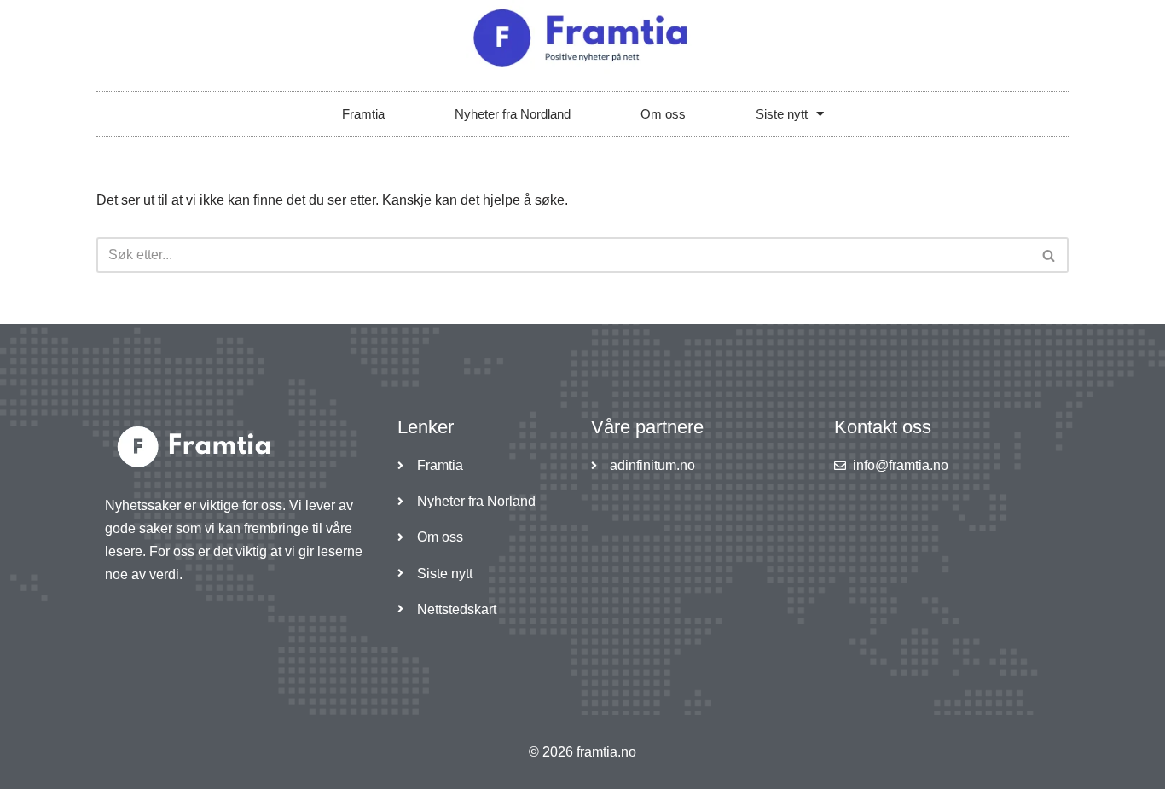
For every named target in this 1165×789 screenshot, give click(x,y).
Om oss (663, 114)
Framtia (363, 114)
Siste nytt (782, 114)
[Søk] (1049, 255)
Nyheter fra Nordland (513, 114)
